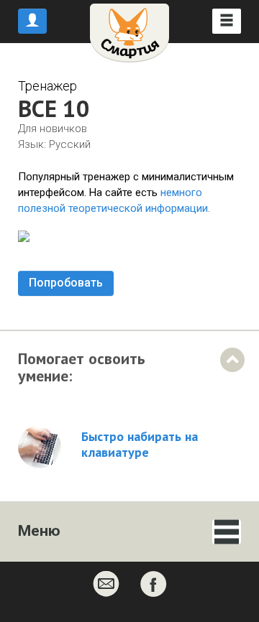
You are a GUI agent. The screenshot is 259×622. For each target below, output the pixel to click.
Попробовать (66, 282)
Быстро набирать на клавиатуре (139, 444)
